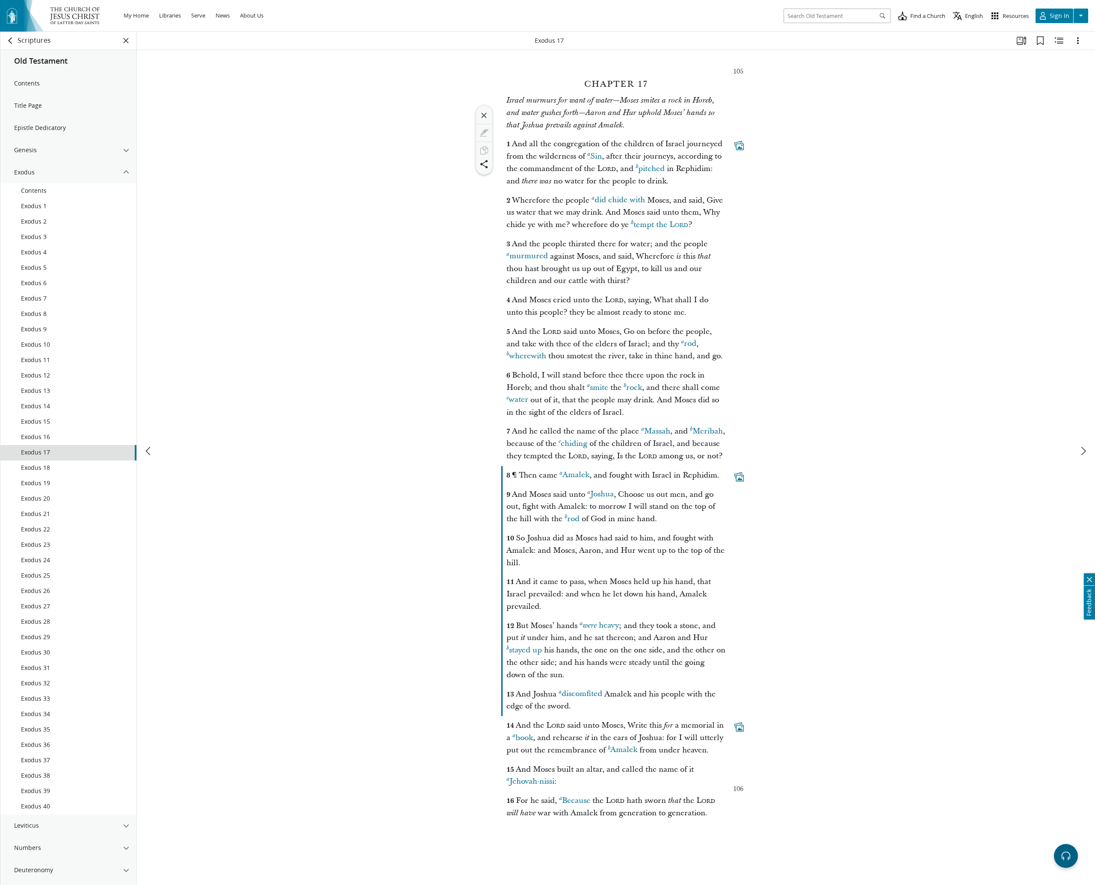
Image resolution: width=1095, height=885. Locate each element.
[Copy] (484, 150)
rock (634, 387)
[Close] (484, 115)
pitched (651, 168)
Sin (596, 156)
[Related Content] (1059, 40)
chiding (574, 443)
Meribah (708, 431)
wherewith (527, 356)
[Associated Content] (739, 146)
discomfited (582, 694)
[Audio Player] (1066, 856)
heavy (601, 625)
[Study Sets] (1021, 40)
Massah (657, 431)
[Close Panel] (126, 40)
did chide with (620, 200)
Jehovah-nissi (531, 781)
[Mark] (484, 133)
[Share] (484, 164)
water (518, 400)
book (524, 737)
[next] (1083, 451)
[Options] (1077, 40)
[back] (11, 40)
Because (576, 800)
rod (690, 344)
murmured (528, 256)
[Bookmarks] (1040, 40)
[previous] (148, 451)
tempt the (660, 224)
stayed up (525, 650)
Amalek (575, 475)
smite (599, 387)
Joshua (602, 494)
